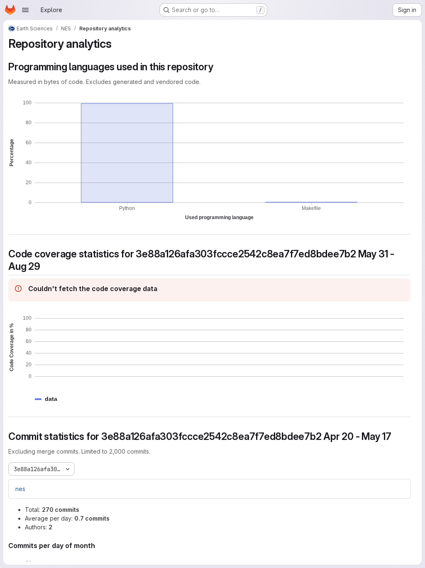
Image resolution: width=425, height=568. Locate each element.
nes (20, 488)
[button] (51, 399)
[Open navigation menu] (25, 10)
